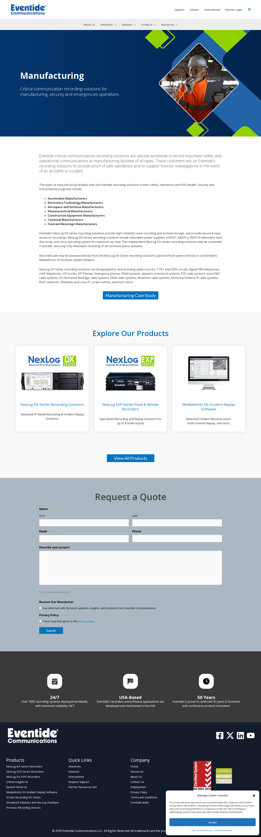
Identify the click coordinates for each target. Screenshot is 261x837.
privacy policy (86, 621)
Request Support (78, 782)
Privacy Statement (223, 830)
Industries (74, 766)
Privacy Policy (138, 792)
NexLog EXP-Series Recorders (25, 771)
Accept (212, 822)
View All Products (130, 458)
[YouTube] (251, 735)
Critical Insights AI (17, 782)
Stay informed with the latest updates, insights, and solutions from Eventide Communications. (99, 608)
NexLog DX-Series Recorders (24, 766)
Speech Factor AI (16, 787)
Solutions (73, 771)
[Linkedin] (240, 735)
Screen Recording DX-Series (23, 797)
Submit (51, 630)
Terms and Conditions (143, 797)
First (42, 515)
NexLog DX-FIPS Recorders (23, 776)
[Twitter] (230, 735)
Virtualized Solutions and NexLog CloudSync (32, 802)
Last (135, 515)
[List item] (54, 681)
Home (134, 766)
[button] (254, 795)
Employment (138, 787)
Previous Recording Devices (23, 807)
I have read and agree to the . (68, 621)
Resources (137, 771)
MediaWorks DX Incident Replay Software (31, 792)
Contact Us (137, 782)
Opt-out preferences (202, 830)
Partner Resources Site (82, 787)
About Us (136, 776)
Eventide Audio (139, 802)
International (76, 776)
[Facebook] (220, 735)
